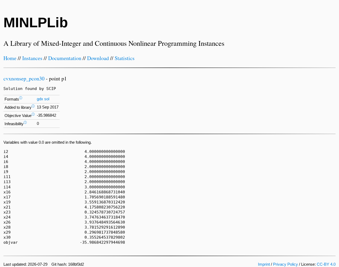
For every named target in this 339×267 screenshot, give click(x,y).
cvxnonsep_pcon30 (23, 78)
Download (98, 58)
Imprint (264, 264)
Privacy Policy (285, 264)
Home (9, 58)
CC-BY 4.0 (326, 264)
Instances (32, 58)
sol (46, 99)
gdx (40, 99)
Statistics (125, 58)
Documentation (64, 58)
